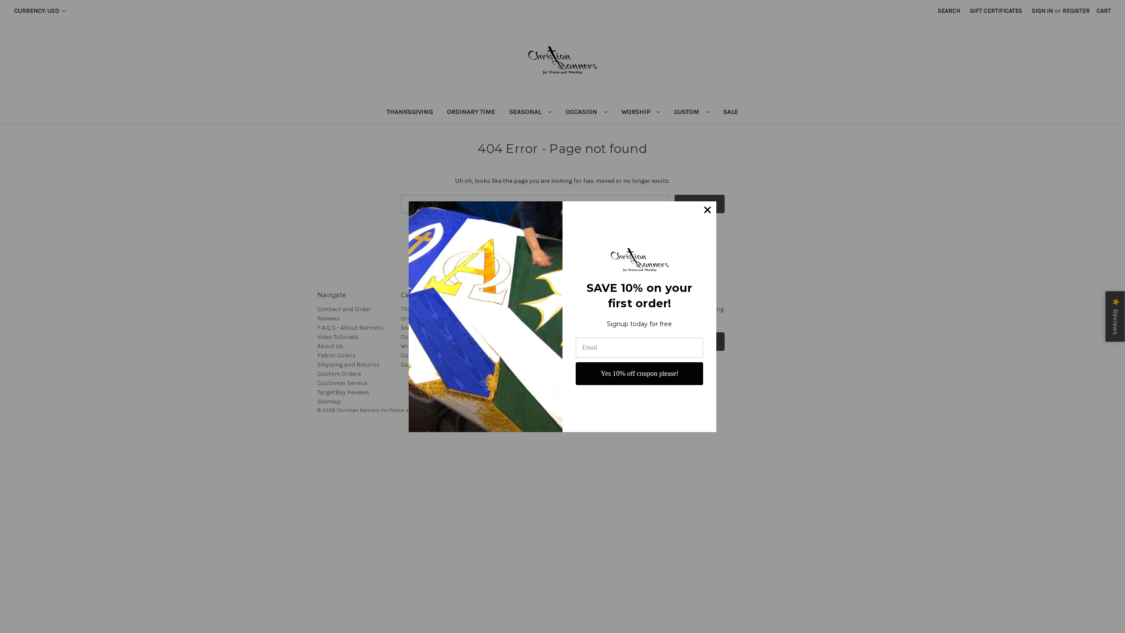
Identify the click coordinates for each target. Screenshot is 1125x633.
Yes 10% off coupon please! (640, 373)
